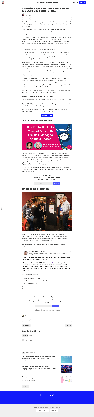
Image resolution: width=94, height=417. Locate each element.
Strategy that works (28, 377)
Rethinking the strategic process (29, 378)
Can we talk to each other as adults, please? (36, 366)
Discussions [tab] (32, 352)
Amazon (48, 281)
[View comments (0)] (28, 18)
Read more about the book (32, 278)
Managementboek (39, 281)
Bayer (23, 104)
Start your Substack (43, 410)
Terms (50, 407)
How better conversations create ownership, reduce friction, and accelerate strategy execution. (39, 368)
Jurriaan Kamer (28, 13)
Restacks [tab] (31, 335)
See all (24, 386)
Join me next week (27, 168)
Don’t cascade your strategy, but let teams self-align (38, 356)
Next (67, 325)
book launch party (27, 237)
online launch (37, 237)
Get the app (54, 410)
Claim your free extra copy (32, 283)
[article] (47, 359)
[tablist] (28, 335)
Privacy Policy (57, 310)
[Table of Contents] (1, 208)
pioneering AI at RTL (47, 241)
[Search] (74, 2)
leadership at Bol (33, 241)
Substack (40, 414)
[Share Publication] (77, 2)
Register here (54, 170)
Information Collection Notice (47, 310)
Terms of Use (53, 309)
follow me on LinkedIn (35, 234)
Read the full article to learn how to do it (45, 112)
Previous (27, 325)
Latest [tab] (27, 352)
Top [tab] (23, 352)
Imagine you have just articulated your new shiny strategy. (36, 358)
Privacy (46, 407)
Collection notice (56, 407)
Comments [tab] (25, 335)
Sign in (90, 2)
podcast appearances (54, 237)
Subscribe (82, 2)
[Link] (20, 96)
